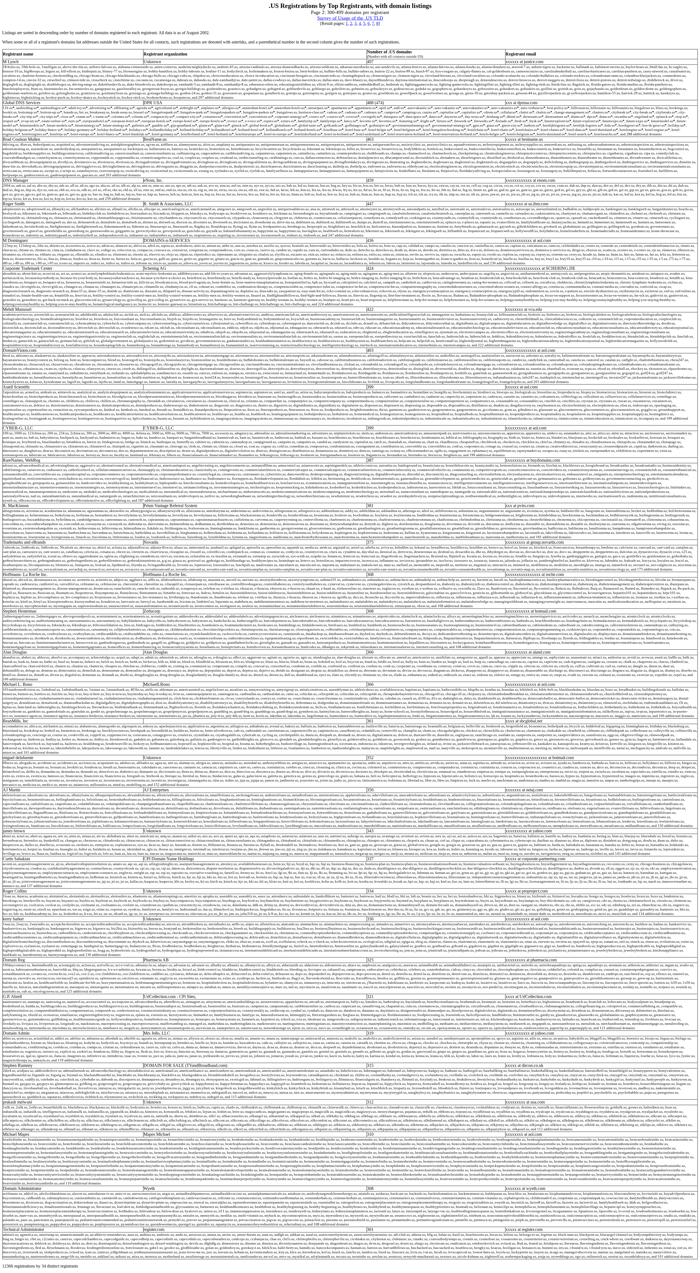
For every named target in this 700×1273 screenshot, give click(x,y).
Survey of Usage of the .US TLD (350, 18)
